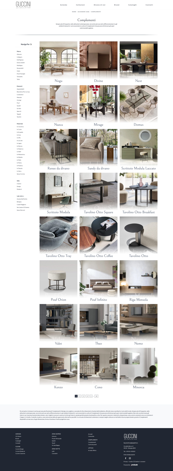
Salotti (54, 441)
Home (74, 11)
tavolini (19, 117)
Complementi (96, 11)
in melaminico (21, 154)
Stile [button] (18, 181)
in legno (19, 143)
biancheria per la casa (23, 92)
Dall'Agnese (20, 60)
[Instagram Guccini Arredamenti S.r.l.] (130, 458)
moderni (19, 189)
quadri (19, 105)
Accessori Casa (83, 11)
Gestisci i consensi (140, 461)
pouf (18, 103)
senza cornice (21, 174)
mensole (19, 97)
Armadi (90, 434)
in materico (20, 149)
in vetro (19, 171)
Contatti (149, 5)
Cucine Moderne (20, 451)
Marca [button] (19, 51)
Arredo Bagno (56, 445)
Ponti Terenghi (21, 74)
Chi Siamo (18, 436)
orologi (19, 100)
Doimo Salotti (21, 62)
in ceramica (20, 126)
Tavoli (53, 443)
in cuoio (19, 129)
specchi (19, 111)
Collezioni (80, 5)
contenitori (20, 94)
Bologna (19, 202)
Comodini (54, 453)
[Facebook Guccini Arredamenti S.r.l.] (126, 458)
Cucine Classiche (20, 453)
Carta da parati (92, 444)
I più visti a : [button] (20, 196)
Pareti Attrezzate (56, 438)
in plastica (20, 165)
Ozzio (18, 71)
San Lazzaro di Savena (23, 207)
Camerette (91, 436)
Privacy (126, 461)
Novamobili (20, 68)
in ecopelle (20, 132)
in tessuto (19, 168)
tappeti (19, 114)
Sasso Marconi (21, 210)
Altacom (19, 54)
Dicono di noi (100, 5)
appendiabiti (20, 89)
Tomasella (19, 76)
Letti (53, 451)
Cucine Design (19, 449)
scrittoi (19, 108)
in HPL (19, 138)
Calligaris (19, 57)
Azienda (63, 5)
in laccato (20, 140)
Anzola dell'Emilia (22, 199)
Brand (116, 5)
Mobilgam (20, 65)
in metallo (20, 157)
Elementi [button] (19, 86)
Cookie (131, 461)
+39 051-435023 (130, 451)
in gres (19, 135)
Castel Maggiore (21, 204)
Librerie (54, 436)
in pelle (19, 160)
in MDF (19, 151)
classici (19, 183)
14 (96, 396)
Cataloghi (132, 5)
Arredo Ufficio (92, 450)
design (19, 186)
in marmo (19, 146)
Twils (18, 79)
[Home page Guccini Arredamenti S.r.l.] (35, 5)
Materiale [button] (20, 124)
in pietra (19, 163)
